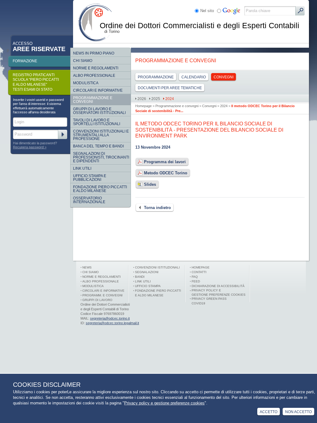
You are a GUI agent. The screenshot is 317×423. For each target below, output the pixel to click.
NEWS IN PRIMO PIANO (93, 53)
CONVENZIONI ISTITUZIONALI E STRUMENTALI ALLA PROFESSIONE (101, 135)
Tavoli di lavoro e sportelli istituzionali (96, 122)
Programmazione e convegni (176, 106)
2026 (141, 99)
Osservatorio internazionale (89, 200)
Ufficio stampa (148, 286)
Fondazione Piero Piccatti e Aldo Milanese (100, 189)
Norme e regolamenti (95, 68)
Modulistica (85, 83)
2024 (224, 106)
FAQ (195, 276)
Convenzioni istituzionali (157, 267)
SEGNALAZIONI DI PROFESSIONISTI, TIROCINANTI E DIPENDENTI (101, 157)
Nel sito (207, 10)
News (87, 267)
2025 (155, 99)
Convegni (209, 106)
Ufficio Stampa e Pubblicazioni (89, 178)
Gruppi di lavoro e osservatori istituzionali (99, 111)
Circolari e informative (98, 90)
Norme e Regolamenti (101, 276)
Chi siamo (82, 61)
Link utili (143, 281)
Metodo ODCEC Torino (165, 173)
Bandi (140, 276)
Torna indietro (157, 207)
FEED (196, 281)
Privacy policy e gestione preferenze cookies (164, 403)
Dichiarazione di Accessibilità (218, 286)
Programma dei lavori (165, 161)
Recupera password (28, 147)
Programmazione (156, 77)
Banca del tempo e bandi (98, 146)
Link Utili (82, 168)
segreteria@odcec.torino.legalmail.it (112, 323)
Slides (150, 184)
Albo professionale (100, 281)
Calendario (193, 77)
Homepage (143, 106)
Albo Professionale (94, 75)
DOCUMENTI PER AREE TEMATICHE (170, 88)
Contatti (199, 272)
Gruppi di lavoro (97, 300)
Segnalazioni (146, 272)
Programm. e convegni (102, 295)
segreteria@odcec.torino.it (110, 318)
